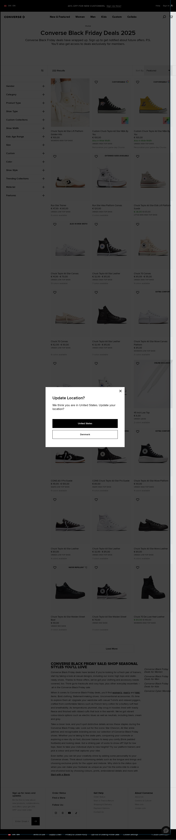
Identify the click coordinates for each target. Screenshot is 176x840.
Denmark (85, 434)
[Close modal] (121, 390)
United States (85, 423)
